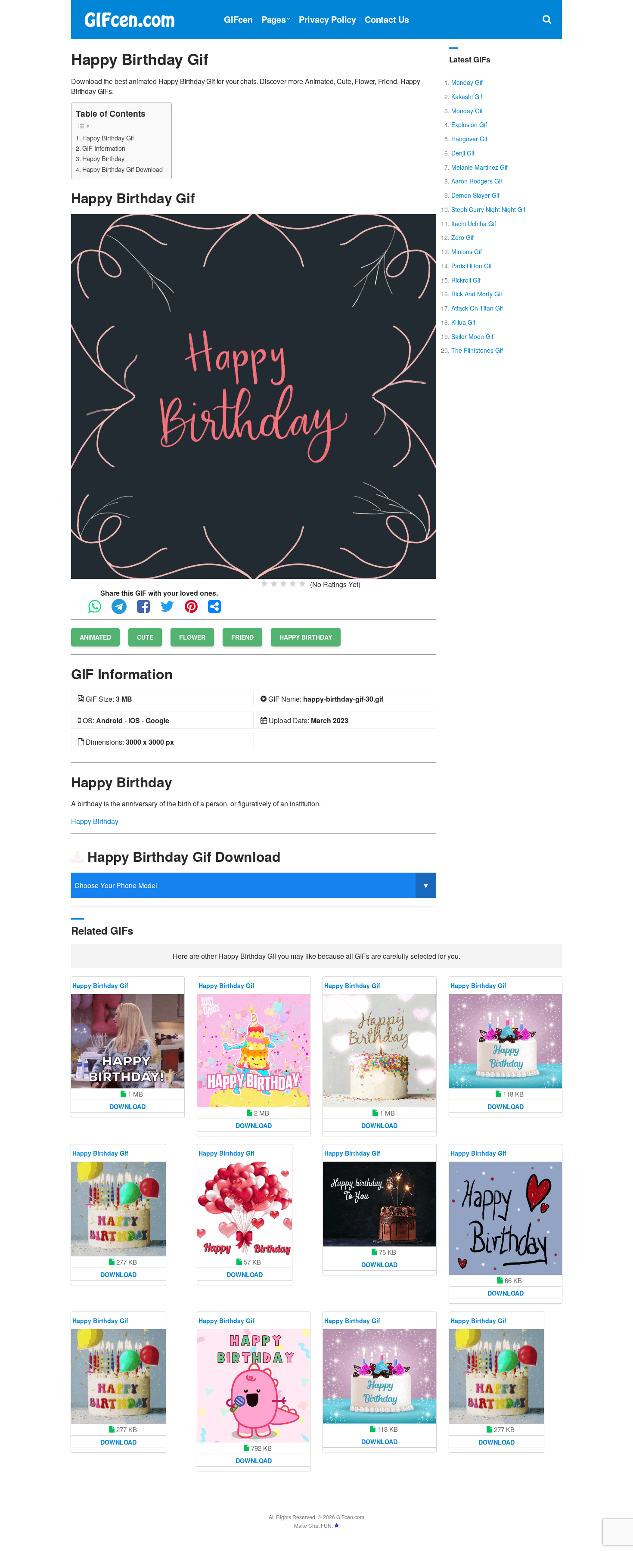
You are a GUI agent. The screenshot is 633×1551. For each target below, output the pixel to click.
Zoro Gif (462, 237)
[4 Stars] (293, 583)
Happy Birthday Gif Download (122, 169)
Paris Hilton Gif (471, 265)
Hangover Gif (469, 138)
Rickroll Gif (466, 280)
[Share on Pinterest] (195, 610)
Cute (145, 637)
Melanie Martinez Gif (479, 167)
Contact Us (387, 19)
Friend (242, 637)
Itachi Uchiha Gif (473, 223)
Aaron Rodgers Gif (476, 181)
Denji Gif (463, 153)
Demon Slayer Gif (475, 195)
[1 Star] (264, 583)
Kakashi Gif (466, 96)
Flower (192, 637)
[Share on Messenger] (219, 610)
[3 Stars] (283, 583)
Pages (273, 19)
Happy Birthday (103, 158)
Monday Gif (467, 82)
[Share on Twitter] (171, 610)
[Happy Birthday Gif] (253, 396)
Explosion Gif (469, 124)
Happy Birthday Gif (108, 137)
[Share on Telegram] (123, 610)
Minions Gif (466, 251)
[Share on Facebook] (147, 610)
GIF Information (103, 147)
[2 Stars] (274, 583)
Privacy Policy (327, 19)
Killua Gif (463, 322)
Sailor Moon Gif (472, 336)
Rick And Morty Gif (476, 293)
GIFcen (238, 19)
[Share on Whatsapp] (99, 610)
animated (95, 637)
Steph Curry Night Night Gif (488, 209)
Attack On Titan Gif (477, 308)
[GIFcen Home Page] (129, 18)
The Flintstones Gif (477, 350)
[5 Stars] (302, 583)
